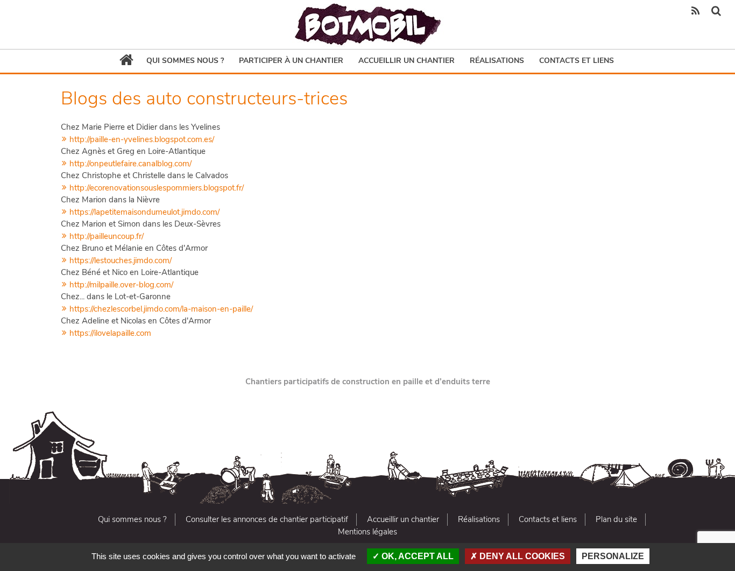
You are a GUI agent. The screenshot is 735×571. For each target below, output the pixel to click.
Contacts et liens (576, 60)
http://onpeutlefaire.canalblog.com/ (129, 163)
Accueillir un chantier (406, 60)
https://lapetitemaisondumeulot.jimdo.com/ (143, 212)
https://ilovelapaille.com (109, 333)
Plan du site (616, 519)
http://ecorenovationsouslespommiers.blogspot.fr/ (155, 187)
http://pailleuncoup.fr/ (105, 236)
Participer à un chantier (291, 60)
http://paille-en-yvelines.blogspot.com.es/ (140, 139)
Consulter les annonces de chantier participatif (267, 519)
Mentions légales (367, 531)
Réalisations (497, 60)
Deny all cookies (521, 556)
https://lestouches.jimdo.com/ (119, 260)
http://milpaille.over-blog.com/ (120, 284)
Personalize (613, 556)
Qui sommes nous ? (185, 60)
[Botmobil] (367, 24)
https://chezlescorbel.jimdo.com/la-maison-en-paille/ (160, 309)
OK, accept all (416, 556)
